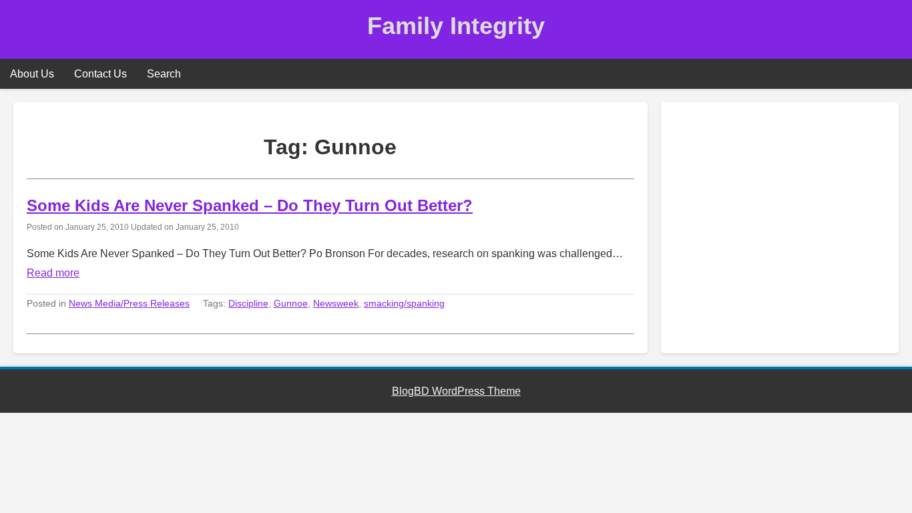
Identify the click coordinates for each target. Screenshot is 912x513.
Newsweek (336, 303)
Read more (53, 273)
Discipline (248, 303)
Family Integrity (456, 25)
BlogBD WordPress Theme (456, 391)
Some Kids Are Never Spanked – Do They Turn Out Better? (250, 205)
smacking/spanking (404, 303)
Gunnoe (291, 303)
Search (164, 73)
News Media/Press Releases (129, 303)
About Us (32, 73)
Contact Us (100, 73)
